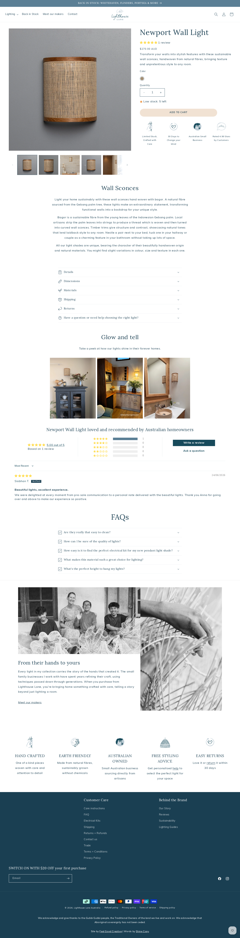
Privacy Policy (92, 858)
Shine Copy (142, 931)
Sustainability (167, 821)
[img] (23, 476)
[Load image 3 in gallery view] (70, 165)
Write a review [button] (193, 443)
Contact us (90, 839)
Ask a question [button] (194, 451)
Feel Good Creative (110, 931)
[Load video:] (73, 388)
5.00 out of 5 (56, 445)
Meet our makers (30, 702)
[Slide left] (13, 165)
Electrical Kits (92, 821)
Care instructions (94, 808)
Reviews (164, 814)
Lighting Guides (168, 827)
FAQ (86, 814)
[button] (11, 14)
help (176, 768)
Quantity (145, 85)
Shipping (89, 827)
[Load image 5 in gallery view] (113, 165)
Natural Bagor (142, 79)
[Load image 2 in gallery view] (49, 165)
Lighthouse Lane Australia (87, 908)
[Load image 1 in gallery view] (27, 165)
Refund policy (111, 908)
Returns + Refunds (95, 833)
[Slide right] (127, 165)
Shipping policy (167, 908)
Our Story (165, 808)
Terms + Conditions (95, 852)
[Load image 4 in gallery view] (91, 165)
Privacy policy (129, 908)
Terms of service (148, 908)
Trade (87, 845)
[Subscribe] (68, 878)
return (211, 763)
